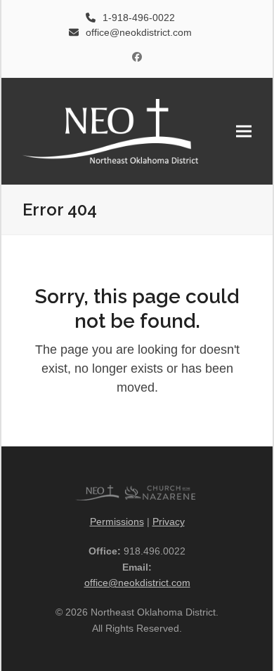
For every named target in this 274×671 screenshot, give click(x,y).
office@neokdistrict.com (137, 582)
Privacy (168, 521)
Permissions (117, 521)
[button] (244, 131)
